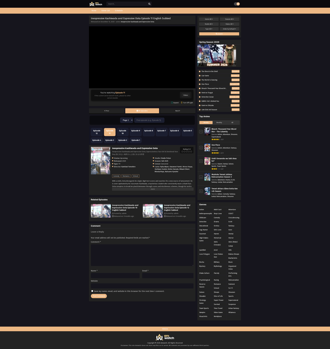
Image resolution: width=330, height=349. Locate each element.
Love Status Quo (218, 255)
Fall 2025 (164, 161)
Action (220, 134)
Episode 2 (122, 140)
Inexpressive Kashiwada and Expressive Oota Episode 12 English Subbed (177, 207)
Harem (220, 164)
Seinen (231, 164)
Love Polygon (204, 254)
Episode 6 (174, 131)
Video (185, 95)
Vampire (202, 312)
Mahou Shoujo (233, 254)
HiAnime (165, 329)
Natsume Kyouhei (171, 172)
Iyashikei (202, 250)
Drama (228, 180)
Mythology (218, 266)
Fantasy (233, 148)
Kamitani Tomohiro (128, 167)
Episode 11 (109, 132)
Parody (216, 273)
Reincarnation (228, 182)
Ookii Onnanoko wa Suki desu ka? (224, 159)
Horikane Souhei (161, 169)
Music (230, 262)
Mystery (202, 266)
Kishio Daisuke (173, 169)
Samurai (231, 284)
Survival (217, 304)
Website (94, 281)
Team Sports (221, 166)
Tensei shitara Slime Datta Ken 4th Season (225, 190)
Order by (229, 29)
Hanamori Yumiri (176, 167)
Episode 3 (109, 140)
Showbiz (202, 296)
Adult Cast (217, 209)
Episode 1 (136, 140)
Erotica (216, 226)
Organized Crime (232, 267)
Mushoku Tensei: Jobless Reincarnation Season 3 (222, 175)
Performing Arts (232, 274)
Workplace (218, 316)
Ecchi (233, 180)
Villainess (232, 312)
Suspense (232, 304)
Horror (231, 238)
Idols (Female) (217, 243)
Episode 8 (148, 131)
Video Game (218, 312)
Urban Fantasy (233, 308)
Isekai (220, 182)
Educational (203, 226)
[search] (149, 4)
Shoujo (216, 292)
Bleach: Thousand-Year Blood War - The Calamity (224, 130)
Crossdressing (233, 218)
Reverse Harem (202, 285)
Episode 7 (161, 131)
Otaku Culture (204, 273)
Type (208, 29)
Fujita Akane (164, 167)
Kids (230, 250)
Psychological (204, 280)
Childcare (202, 218)
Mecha (201, 262)
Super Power (219, 300)
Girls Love (217, 230)
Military (216, 262)
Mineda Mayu (159, 172)
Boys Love (218, 213)
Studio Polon (166, 158)
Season (229, 19)
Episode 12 (96, 132)
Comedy (116, 176)
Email (145, 271)
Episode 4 (96, 140)
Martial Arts (232, 258)
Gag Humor (203, 230)
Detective (202, 222)
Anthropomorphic (205, 213)
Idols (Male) (233, 242)
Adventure (226, 134)
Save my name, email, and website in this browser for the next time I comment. (129, 291)
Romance (126, 176)
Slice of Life (218, 296)
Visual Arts (203, 316)
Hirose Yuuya (187, 167)
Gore (230, 230)
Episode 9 (135, 131)
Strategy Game (202, 301)
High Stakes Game (203, 239)
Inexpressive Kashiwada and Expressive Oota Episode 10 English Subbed (125, 207)
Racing (216, 280)
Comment (96, 242)
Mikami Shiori (184, 169)
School (135, 176)
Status (229, 24)
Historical (217, 238)
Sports (214, 166)
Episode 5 (187, 131)
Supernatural (216, 137)
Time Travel (218, 308)
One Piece (216, 145)
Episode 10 (122, 132)
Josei (216, 250)
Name (94, 271)
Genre (208, 19)
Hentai (225, 164)
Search (220, 34)
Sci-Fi (230, 288)
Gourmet (202, 234)
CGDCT (230, 213)
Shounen (234, 134)
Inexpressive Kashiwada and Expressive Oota (137, 22)
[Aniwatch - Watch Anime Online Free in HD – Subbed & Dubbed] (96, 5)
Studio (208, 24)
